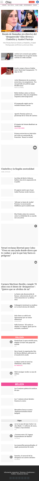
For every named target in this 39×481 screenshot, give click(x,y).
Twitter (13, 478)
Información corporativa (11, 472)
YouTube (19, 478)
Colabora (31, 2)
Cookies (13, 474)
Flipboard (22, 478)
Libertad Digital (19, 468)
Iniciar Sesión (37, 2)
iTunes (28, 478)
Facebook (10, 478)
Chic (8, 2)
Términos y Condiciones (27, 472)
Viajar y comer (18, 5)
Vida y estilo (11, 5)
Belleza (35, 5)
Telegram (25, 478)
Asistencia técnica (22, 474)
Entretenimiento (28, 5)
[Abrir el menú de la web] (2, 2)
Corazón (4, 5)
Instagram (16, 478)
